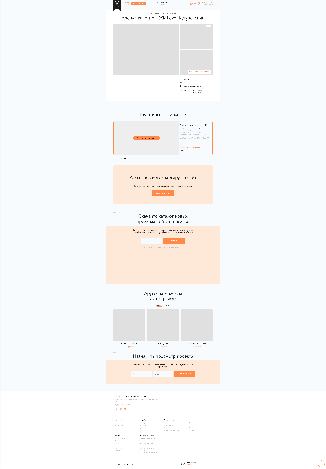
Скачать (174, 241)
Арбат (141, 428)
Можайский (185, 90)
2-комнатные (119, 425)
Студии (191, 433)
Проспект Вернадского (122, 438)
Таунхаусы (192, 430)
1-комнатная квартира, (195, 125)
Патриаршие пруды (145, 423)
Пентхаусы (192, 423)
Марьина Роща (119, 441)
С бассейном (168, 425)
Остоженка (143, 425)
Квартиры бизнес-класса (147, 443)
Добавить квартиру (163, 193)
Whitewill (189, 464)
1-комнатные (119, 423)
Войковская (118, 448)
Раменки (117, 446)
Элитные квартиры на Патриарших (146, 449)
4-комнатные (119, 430)
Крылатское (143, 430)
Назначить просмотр (184, 373)
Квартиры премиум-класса (148, 441)
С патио (167, 428)
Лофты (191, 425)
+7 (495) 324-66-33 (120, 406)
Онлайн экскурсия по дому (199, 72)
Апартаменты (193, 428)
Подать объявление (138, 3)
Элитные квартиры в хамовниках (149, 446)
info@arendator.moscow (122, 404)
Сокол (117, 443)
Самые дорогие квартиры (147, 438)
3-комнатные (119, 428)
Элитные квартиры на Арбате (149, 452)
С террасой (168, 423)
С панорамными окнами (172, 430)
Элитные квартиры (145, 455)
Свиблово (142, 433)
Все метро (118, 451)
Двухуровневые (119, 433)
